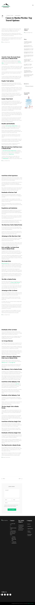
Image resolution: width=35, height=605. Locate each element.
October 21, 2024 (10, 15)
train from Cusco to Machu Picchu (11, 125)
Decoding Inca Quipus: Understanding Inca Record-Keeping (28, 71)
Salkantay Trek (4, 362)
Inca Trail (17, 383)
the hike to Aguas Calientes (15, 282)
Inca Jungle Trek (12, 362)
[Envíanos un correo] (10, 595)
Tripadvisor (31, 86)
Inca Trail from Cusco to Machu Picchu (9, 150)
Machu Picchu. (11, 154)
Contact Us (29, 526)
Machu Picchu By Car (5, 263)
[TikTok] (8, 595)
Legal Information (30, 528)
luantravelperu (18, 15)
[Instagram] (5, 595)
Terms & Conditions (29, 532)
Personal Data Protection (30, 535)
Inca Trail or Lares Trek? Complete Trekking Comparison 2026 (27, 60)
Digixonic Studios (30, 603)
